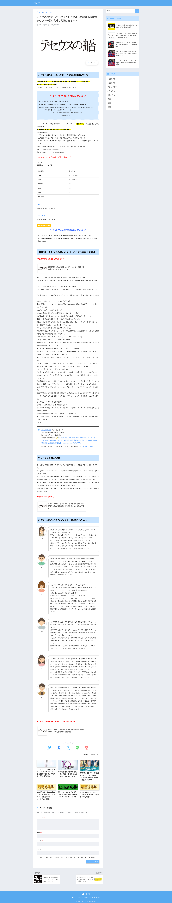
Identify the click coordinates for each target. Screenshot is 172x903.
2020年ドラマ (112, 83)
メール (40, 841)
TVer (38, 204)
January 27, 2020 (87, 446)
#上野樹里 (81, 438)
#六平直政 (50, 443)
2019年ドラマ (112, 79)
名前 (39, 832)
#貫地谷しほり (59, 440)
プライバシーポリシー (84, 897)
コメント (41, 817)
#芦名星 (67, 440)
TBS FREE (41, 215)
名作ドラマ (111, 95)
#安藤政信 (50, 440)
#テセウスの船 (46, 430)
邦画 (109, 107)
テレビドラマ (95, 754)
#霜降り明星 (79, 440)
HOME (87, 894)
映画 (109, 99)
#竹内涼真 (61, 438)
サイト (39, 849)
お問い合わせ (96, 897)
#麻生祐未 (57, 443)
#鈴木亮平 (68, 438)
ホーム (74, 897)
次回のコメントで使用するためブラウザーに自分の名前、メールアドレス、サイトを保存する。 (68, 857)
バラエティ (111, 91)
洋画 (109, 103)
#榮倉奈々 (75, 438)
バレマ (37, 2)
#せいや (86, 440)
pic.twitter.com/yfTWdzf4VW (71, 443)
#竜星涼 (72, 440)
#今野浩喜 (92, 440)
